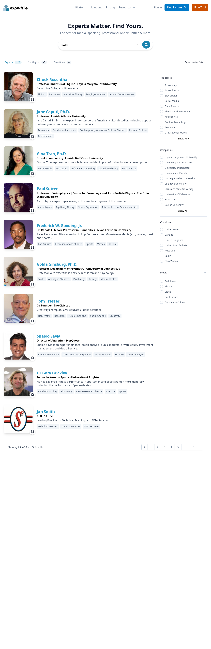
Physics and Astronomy (177, 111)
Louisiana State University (179, 189)
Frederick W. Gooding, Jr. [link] (59, 225)
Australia (170, 250)
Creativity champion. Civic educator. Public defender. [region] (69, 310)
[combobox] (100, 44)
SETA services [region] (91, 426)
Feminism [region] (43, 130)
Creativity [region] (115, 315)
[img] (18, 86)
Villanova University (175, 183)
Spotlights (36, 62)
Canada (169, 234)
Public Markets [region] (103, 354)
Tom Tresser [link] (48, 301)
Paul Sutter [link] (47, 188)
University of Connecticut (179, 162)
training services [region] (71, 426)
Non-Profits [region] (44, 315)
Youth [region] (41, 279)
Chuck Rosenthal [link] (52, 79)
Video (168, 291)
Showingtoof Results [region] (25, 447)
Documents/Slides (175, 302)
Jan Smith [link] (46, 411)
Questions (62, 62)
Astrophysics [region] (45, 207)
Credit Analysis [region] (136, 354)
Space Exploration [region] (88, 207)
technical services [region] (48, 426)
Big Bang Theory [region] (65, 207)
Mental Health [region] (108, 279)
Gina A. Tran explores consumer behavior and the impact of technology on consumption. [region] (92, 162)
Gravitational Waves (176, 132)
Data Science (172, 106)
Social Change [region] (98, 315)
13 (193, 447)
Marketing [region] (61, 168)
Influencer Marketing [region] (83, 168)
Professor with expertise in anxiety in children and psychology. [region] (76, 273)
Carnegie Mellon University (180, 178)
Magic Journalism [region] (96, 94)
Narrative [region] (54, 94)
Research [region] (59, 315)
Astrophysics (172, 90)
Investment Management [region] (77, 354)
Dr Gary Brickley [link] (52, 373)
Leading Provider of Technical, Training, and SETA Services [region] (73, 420)
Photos (168, 286)
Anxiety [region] (93, 279)
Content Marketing (175, 122)
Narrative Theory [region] (73, 94)
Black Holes (171, 95)
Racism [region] (113, 244)
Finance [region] (119, 354)
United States (172, 229)
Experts (12, 62)
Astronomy (171, 85)
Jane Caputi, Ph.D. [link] (53, 111)
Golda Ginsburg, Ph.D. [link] (57, 264)
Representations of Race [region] (68, 244)
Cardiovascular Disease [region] (89, 391)
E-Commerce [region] (129, 168)
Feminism (170, 127)
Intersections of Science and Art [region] (119, 207)
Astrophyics (171, 116)
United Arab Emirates (177, 245)
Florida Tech (171, 199)
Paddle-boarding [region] (47, 391)
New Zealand (172, 261)
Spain (168, 255)
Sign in (157, 7)
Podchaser (170, 281)
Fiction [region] (41, 94)
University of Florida (176, 173)
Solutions (96, 7)
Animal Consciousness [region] (121, 94)
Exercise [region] (110, 391)
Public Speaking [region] (77, 315)
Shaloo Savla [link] (48, 336)
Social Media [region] (45, 168)
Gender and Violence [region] (64, 130)
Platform (80, 7)
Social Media (172, 100)
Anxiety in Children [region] (58, 279)
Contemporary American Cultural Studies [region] (102, 130)
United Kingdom (174, 240)
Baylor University (174, 204)
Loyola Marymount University (181, 157)
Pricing (110, 7)
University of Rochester (177, 167)
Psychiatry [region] (79, 279)
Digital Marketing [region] (108, 168)
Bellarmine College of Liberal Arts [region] (57, 88)
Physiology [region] (66, 391)
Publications (171, 297)
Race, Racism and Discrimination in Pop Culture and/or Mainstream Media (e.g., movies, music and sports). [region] (95, 236)
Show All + (183, 138)
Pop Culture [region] (44, 244)
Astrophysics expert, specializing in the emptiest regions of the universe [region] (81, 201)
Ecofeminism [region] (45, 136)
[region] (87, 84)
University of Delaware (177, 194)
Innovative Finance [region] (48, 354)
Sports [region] (89, 244)
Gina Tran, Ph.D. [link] (52, 153)
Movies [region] (101, 244)
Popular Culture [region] (138, 130)
